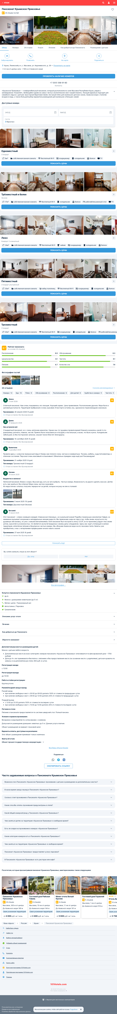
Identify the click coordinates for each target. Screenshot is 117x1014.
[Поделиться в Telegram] (58, 760)
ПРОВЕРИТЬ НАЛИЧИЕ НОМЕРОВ (58, 76)
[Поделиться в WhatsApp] (53, 760)
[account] (109, 2)
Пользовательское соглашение (12, 1007)
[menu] (114, 2)
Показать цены (58, 163)
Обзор (4, 48)
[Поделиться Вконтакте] (64, 760)
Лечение (52, 48)
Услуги (40, 48)
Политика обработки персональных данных (16, 1011)
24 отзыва (28, 48)
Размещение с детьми (99, 48)
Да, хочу (31, 556)
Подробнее (73, 1009)
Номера (15, 48)
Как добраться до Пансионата (73, 48)
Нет (86, 556)
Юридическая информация (11, 1009)
